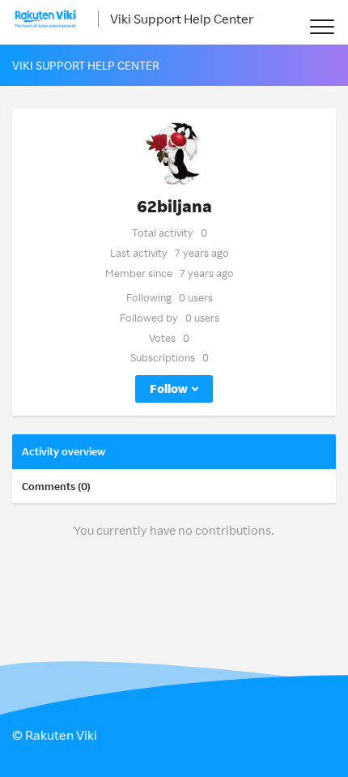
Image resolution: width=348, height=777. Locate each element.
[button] (321, 26)
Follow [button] (169, 388)
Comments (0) (56, 486)
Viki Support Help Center (181, 19)
